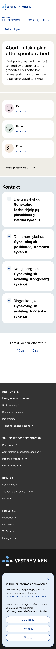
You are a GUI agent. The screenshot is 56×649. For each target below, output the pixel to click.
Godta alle (28, 619)
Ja (22, 350)
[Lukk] (48, 578)
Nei (37, 350)
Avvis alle (28, 628)
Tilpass (28, 637)
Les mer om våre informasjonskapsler (26, 596)
